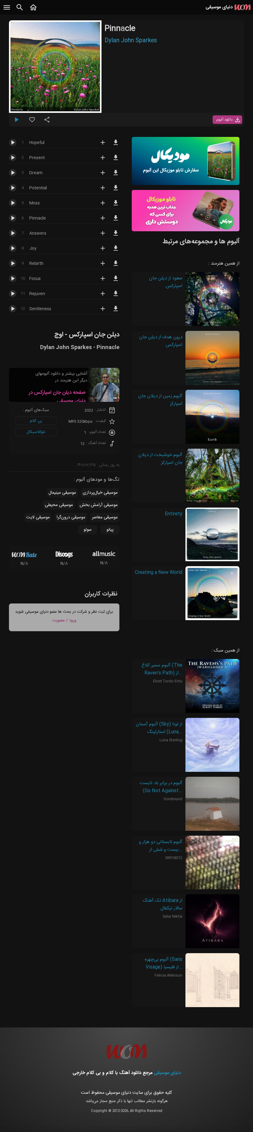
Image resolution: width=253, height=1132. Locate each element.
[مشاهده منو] (6, 11)
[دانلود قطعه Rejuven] (115, 296)
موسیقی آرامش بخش (99, 505)
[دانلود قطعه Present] (115, 160)
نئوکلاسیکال (36, 432)
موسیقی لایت (38, 517)
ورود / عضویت (64, 620)
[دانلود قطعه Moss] (115, 206)
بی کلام (36, 421)
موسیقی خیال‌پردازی (100, 492)
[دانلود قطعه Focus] (115, 281)
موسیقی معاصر (105, 517)
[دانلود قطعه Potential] (115, 190)
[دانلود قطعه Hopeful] (115, 145)
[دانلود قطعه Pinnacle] (115, 221)
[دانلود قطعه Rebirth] (115, 266)
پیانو (110, 529)
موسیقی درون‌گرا (70, 517)
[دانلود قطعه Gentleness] (115, 311)
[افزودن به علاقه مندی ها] (32, 122)
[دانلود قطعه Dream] (115, 175)
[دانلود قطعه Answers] (115, 236)
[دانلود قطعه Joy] (115, 251)
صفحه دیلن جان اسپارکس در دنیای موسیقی (57, 397)
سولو (88, 529)
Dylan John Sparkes (131, 40)
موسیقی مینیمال (62, 492)
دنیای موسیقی (167, 1073)
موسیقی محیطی (59, 505)
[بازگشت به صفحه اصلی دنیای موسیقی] (33, 11)
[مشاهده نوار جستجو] (19, 11)
